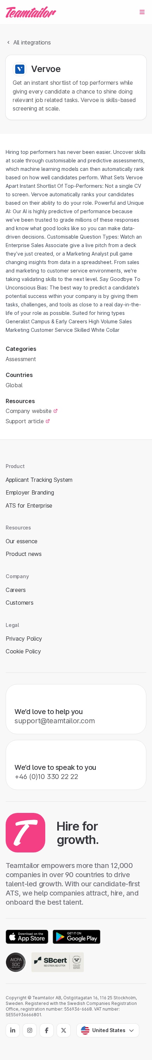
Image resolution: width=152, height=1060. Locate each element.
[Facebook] (47, 1030)
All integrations (32, 42)
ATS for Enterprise (29, 505)
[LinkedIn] (13, 1030)
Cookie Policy (23, 651)
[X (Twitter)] (64, 1030)
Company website (29, 410)
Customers (20, 602)
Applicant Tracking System (39, 479)
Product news (24, 553)
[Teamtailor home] (31, 12)
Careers (16, 589)
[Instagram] (30, 1030)
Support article (25, 421)
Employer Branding (30, 492)
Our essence (21, 541)
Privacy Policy (24, 638)
